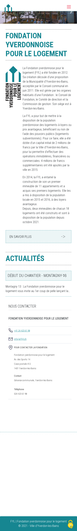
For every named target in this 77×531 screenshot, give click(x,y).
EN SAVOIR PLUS (21, 237)
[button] (71, 12)
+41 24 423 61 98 (22, 330)
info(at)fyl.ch (20, 339)
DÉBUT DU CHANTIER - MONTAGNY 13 (37, 275)
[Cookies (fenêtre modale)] (70, 524)
